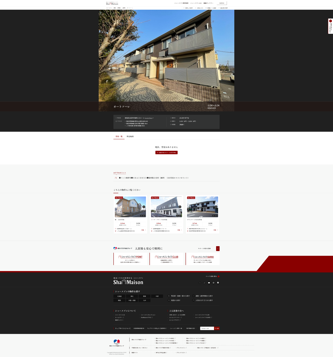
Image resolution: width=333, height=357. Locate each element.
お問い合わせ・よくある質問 (177, 315)
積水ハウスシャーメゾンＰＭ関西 (195, 340)
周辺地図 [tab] (130, 136)
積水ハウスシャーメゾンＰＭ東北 (165, 338)
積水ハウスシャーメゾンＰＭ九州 (195, 343)
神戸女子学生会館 (160, 352)
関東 (115, 8)
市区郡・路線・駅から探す (180, 296)
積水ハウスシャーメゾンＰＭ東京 (195, 338)
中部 (157, 296)
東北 (132, 296)
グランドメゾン (181, 348)
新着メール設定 (212, 8)
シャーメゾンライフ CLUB (202, 315)
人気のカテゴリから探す (204, 300)
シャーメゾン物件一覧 (176, 328)
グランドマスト (181, 352)
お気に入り (200, 8)
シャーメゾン (109, 8)
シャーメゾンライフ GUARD (202, 317)
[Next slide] (143, 206)
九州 (144, 300)
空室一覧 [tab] (119, 136)
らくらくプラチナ (174, 320)
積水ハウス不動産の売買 (162, 348)
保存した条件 (189, 8)
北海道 (119, 296)
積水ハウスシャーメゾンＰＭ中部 (165, 340)
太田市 (123, 8)
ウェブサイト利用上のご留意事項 (156, 328)
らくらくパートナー (174, 317)
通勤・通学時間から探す (204, 296)
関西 (119, 300)
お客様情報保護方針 (138, 328)
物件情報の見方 (190, 328)
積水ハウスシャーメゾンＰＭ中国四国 (166, 343)
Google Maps (148, 118)
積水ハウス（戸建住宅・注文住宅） (207, 348)
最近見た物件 (224, 8)
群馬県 (119, 8)
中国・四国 (132, 300)
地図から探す (175, 300)
